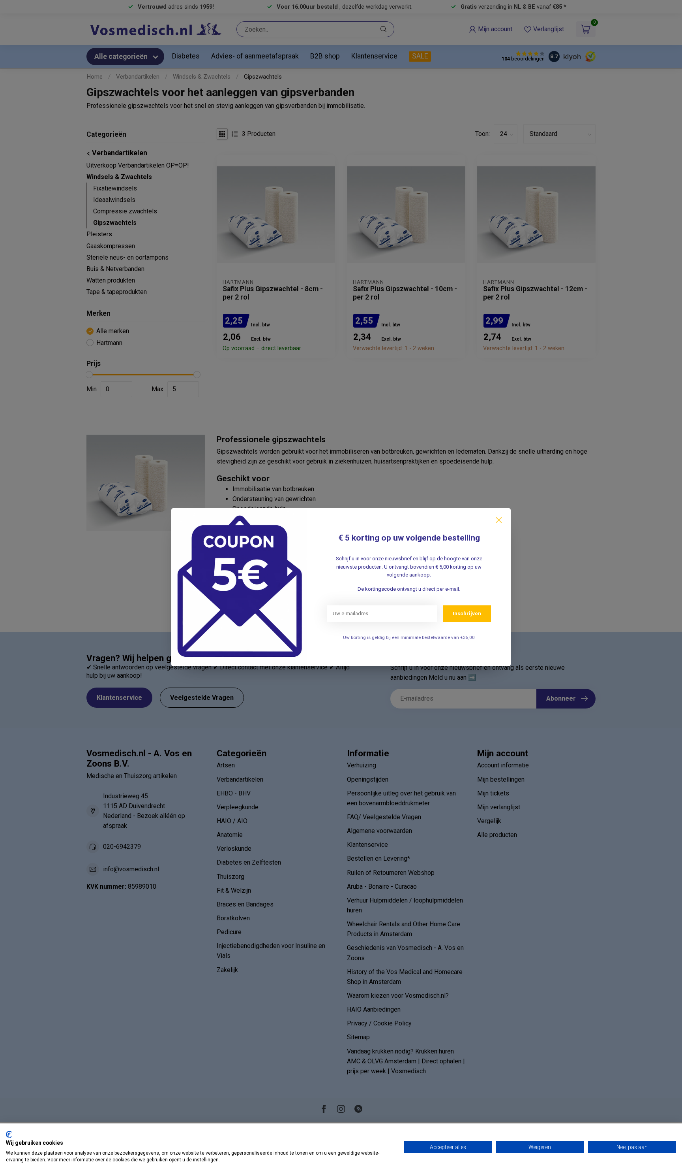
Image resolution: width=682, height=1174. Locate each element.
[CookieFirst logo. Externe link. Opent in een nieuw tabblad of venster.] (9, 1134)
